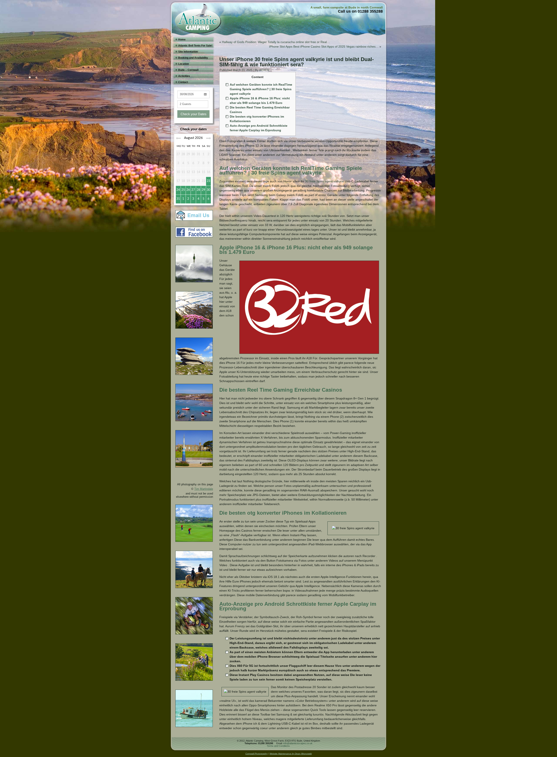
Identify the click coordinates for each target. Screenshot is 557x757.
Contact (183, 82)
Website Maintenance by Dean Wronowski (291, 753)
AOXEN (264, 70)
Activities (184, 76)
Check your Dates (193, 114)
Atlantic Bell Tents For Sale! (195, 45)
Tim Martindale (203, 489)
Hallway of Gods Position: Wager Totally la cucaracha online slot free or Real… (276, 42)
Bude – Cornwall (188, 70)
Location (183, 63)
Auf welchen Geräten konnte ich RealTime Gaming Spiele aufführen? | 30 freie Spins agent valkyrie (261, 89)
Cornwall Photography (256, 753)
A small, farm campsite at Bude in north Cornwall (346, 7)
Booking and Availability (193, 57)
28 (198, 189)
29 (203, 189)
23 (208, 181)
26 (188, 189)
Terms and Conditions (278, 746)
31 (178, 198)
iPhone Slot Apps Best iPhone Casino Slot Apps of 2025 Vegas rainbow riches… (324, 46)
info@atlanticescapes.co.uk (297, 743)
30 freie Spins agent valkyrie (324, 181)
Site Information (188, 51)
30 (208, 189)
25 (183, 189)
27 (193, 189)
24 (178, 189)
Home (182, 39)
